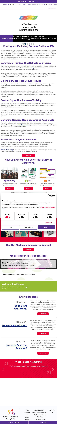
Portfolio (52, 410)
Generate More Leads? (14, 326)
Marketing (6, 4)
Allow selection (29, 227)
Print (13, 4)
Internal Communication (39, 412)
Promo (27, 419)
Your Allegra (52, 4)
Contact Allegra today (7, 149)
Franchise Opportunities (10, 416)
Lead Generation (39, 410)
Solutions (42, 4)
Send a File (31, 1)
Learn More (43, 313)
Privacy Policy (10, 419)
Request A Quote (22, 1)
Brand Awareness (39, 419)
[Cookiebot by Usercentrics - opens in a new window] (48, 195)
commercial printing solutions (31, 68)
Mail (19, 4)
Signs (24, 4)
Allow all (46, 227)
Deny (10, 227)
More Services (32, 4)
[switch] (21, 217)
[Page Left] (4, 370)
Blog (51, 412)
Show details (48, 222)
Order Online (52, 8)
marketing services (23, 125)
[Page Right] (52, 370)
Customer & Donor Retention (40, 416)
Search (37, 1)
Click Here (28, 249)
